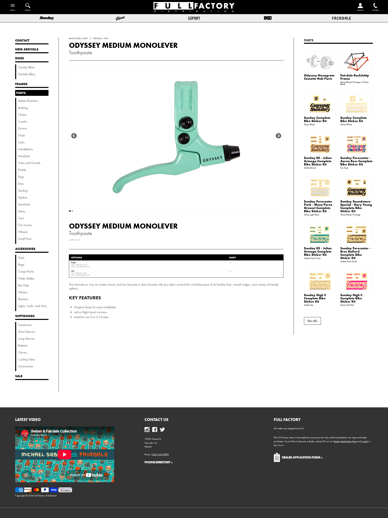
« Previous (97, 38)
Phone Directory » (158, 462)
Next (278, 136)
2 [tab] (72, 211)
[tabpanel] (176, 137)
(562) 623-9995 (160, 454)
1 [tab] (70, 211)
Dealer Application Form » (302, 457)
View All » (312, 321)
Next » (106, 38)
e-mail (365, 441)
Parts (308, 40)
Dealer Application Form (345, 441)
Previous (74, 136)
